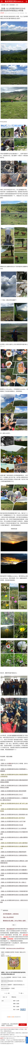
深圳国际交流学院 (9, 952)
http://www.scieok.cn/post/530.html (15, 948)
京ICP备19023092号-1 (9, 1038)
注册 (13, 1016)
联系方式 (12, 1034)
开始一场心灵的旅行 (8, 917)
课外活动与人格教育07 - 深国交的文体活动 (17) (12, 984)
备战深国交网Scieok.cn (14, 1)
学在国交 (17, 952)
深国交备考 (3, 1032)
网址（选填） (16, 1006)
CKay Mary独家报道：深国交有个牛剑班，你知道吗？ (14, 977)
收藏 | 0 (14, 925)
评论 (26, 13)
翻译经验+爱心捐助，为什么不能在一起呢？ (14, 920)
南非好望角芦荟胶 (9, 1041)
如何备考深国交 (11, 1032)
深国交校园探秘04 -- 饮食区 (8, 988)
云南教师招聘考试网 (19, 1041)
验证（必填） (16, 1009)
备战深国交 (6, 1034)
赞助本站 (14, 997)
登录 (9, 1016)
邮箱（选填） (16, 1003)
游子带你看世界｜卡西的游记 (11, 914)
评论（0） (5, 997)
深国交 (10, 763)
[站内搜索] (26, 1)
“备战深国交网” (10, 928)
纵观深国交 (12, 4)
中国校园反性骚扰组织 (18, 1040)
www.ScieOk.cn (9, 1036)
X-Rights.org (9, 1040)
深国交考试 (18, 1032)
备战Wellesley (9, 1043)
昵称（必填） (16, 1000)
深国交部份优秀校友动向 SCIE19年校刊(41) (12, 981)
